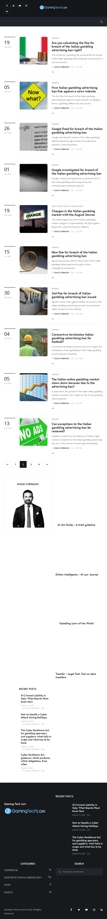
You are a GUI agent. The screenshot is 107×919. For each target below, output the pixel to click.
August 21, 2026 (27, 706)
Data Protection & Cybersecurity (67, 206)
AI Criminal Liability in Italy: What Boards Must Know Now (34, 698)
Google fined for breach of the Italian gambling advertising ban (77, 130)
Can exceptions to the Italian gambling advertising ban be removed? (71, 427)
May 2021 (7, 47)
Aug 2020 (8, 215)
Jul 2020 (7, 256)
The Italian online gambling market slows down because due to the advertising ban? (75, 382)
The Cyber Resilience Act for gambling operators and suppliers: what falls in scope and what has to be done (36, 736)
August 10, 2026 (27, 747)
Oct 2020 (7, 133)
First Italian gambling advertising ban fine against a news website (75, 89)
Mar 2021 (7, 92)
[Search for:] (79, 871)
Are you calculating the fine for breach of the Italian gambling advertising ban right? (73, 46)
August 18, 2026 (27, 721)
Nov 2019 (8, 383)
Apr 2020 (7, 339)
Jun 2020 (7, 298)
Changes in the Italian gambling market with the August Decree (73, 213)
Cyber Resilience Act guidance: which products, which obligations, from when (35, 759)
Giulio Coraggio (32, 708)
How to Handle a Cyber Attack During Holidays (34, 716)
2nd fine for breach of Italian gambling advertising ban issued (74, 295)
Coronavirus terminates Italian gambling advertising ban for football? (72, 338)
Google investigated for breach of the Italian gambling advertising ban (76, 171)
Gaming (55, 38)
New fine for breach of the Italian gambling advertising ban (74, 254)
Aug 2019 (8, 428)
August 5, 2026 (27, 768)
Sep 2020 (7, 174)
